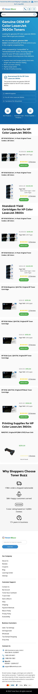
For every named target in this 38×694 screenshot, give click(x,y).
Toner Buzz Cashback (9, 593)
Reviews (4, 564)
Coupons (5, 567)
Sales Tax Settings (8, 628)
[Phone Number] (25, 9)
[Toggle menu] (34, 9)
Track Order (6, 596)
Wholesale (5, 634)
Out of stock (24, 459)
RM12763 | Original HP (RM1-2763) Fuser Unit (17, 432)
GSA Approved (7, 631)
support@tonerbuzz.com (13, 666)
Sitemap (5, 576)
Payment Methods (8, 608)
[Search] (34, 14)
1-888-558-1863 (10, 658)
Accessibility (6, 617)
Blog (3, 570)
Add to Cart (23, 165)
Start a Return (6, 599)
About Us (5, 561)
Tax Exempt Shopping (9, 637)
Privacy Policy (6, 614)
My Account (6, 590)
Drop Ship (5, 640)
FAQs (3, 602)
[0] (29, 9)
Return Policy (6, 611)
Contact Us (5, 587)
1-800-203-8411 (10, 655)
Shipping (5, 605)
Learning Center (7, 573)
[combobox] (19, 15)
